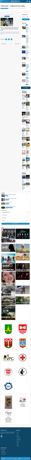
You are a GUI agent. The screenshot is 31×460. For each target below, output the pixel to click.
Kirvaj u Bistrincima (27, 57)
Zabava (18, 442)
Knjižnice (18, 436)
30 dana (28, 25)
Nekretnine (7, 203)
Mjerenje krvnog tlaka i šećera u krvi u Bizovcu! (27, 80)
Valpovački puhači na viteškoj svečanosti (27, 74)
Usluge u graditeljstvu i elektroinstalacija (10, 194)
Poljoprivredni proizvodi (9, 207)
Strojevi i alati (15, 215)
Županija (18, 445)
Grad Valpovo (3, 449)
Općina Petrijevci (3, 452)
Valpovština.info (4, 430)
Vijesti (27, 71)
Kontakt (28, 458)
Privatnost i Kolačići (20, 458)
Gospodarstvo (19, 439)
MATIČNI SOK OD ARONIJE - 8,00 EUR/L (10, 206)
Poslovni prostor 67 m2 (8, 202)
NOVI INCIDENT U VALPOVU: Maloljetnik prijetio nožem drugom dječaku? (27, 29)
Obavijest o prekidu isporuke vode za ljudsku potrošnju (28, 52)
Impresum (24, 458)
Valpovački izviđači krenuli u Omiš (28, 47)
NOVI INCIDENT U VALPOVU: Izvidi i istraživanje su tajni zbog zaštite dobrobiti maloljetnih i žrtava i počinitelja (28, 39)
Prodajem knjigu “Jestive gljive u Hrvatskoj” (10, 198)
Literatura (7, 199)
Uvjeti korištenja (15, 458)
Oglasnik (3, 193)
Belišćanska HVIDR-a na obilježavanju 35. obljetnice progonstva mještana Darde (27, 66)
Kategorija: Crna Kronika (5, 8)
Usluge (7, 195)
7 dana (26, 25)
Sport (17, 433)
